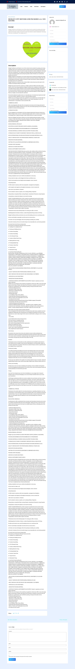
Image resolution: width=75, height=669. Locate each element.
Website (10, 651)
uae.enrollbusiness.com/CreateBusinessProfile (59, 87)
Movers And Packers (11, 16)
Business (26, 6)
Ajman (51, 74)
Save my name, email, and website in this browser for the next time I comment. (20, 656)
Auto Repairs (43, 6)
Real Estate (36, 6)
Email (10, 647)
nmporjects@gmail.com (55, 26)
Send (58, 43)
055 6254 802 (54, 85)
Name (10, 643)
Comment (10, 631)
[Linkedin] (13, 613)
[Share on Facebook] (18, 613)
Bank (21, 6)
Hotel (31, 6)
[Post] (16, 613)
